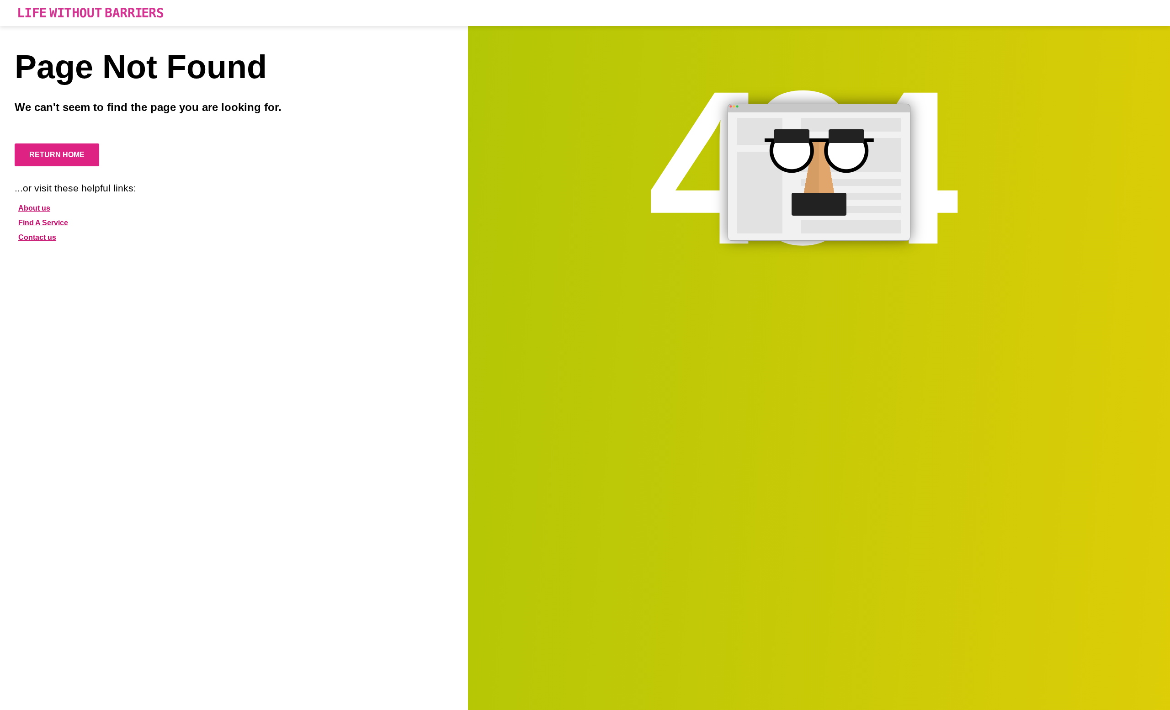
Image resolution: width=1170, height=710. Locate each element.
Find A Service (43, 223)
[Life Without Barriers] (91, 13)
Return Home (57, 155)
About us (34, 208)
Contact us (37, 237)
